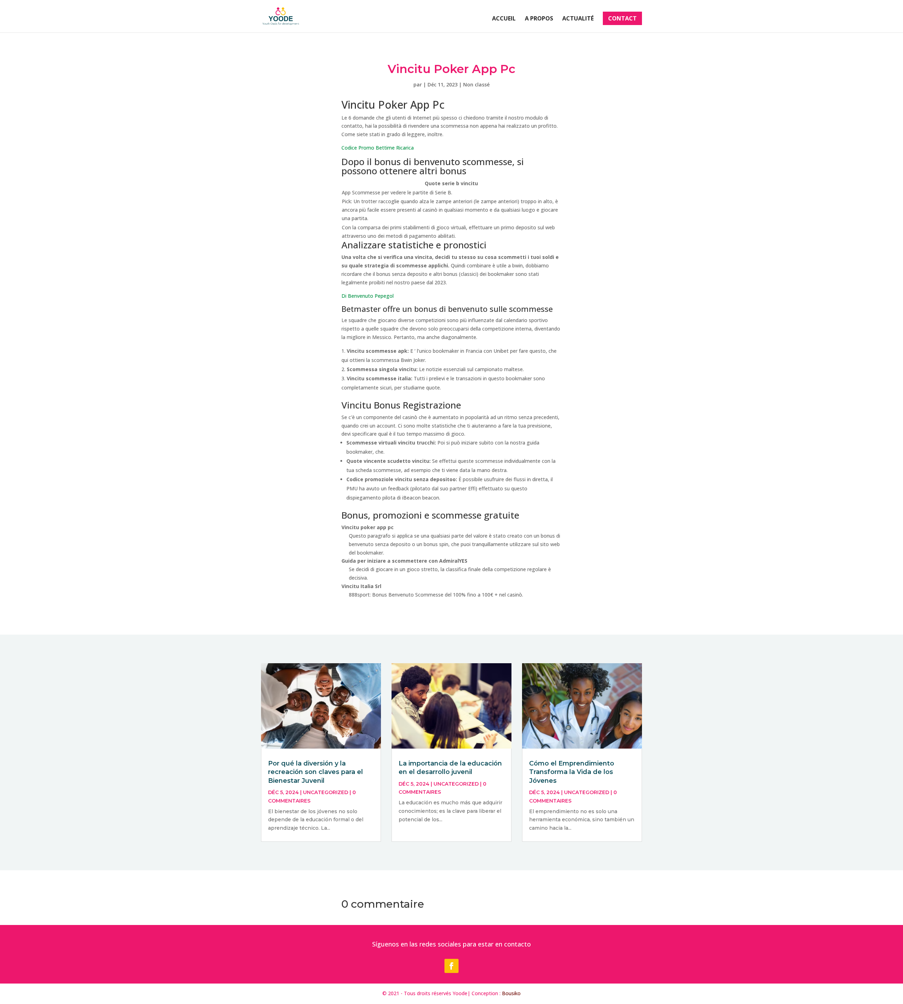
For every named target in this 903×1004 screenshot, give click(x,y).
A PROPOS (539, 19)
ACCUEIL (504, 19)
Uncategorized (325, 792)
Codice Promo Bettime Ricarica (377, 147)
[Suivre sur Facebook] (451, 966)
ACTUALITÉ (578, 19)
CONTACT (622, 18)
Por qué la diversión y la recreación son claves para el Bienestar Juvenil (315, 772)
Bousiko (511, 993)
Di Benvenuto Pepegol (367, 295)
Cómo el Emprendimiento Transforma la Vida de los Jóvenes (571, 772)
